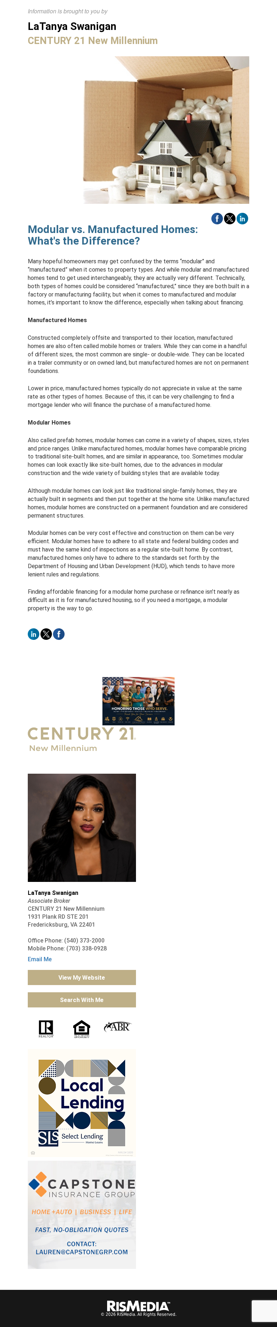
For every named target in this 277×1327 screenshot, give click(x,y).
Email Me (40, 959)
